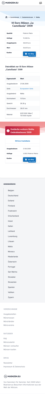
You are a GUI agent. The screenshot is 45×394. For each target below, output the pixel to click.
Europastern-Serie (26, 89)
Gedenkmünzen (27, 17)
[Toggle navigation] (41, 3)
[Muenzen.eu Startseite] (11, 3)
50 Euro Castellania (22, 141)
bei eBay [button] (31, 54)
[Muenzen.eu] (6, 17)
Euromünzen (14, 17)
